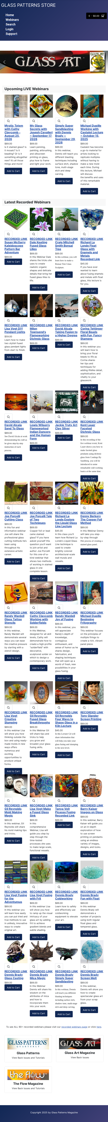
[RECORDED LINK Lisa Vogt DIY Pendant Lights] (16, 305)
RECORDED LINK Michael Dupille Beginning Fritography (91, 617)
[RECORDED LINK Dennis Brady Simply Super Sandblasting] (66, 951)
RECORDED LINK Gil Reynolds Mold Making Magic (15, 810)
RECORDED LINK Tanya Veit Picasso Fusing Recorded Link (66, 810)
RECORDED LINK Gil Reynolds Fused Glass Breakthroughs (41, 717)
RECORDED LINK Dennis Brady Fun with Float (91, 895)
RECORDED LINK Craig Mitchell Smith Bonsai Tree (66, 244)
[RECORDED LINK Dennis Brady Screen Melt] (92, 951)
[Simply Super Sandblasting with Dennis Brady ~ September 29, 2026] (66, 105)
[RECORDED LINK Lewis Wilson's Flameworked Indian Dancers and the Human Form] (41, 401)
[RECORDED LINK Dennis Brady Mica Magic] (41, 951)
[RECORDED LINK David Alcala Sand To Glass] (16, 401)
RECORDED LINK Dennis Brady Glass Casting (15, 975)
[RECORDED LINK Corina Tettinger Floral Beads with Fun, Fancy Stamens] (92, 305)
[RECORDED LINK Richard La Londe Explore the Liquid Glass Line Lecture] (66, 492)
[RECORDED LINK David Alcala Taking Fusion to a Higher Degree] (66, 305)
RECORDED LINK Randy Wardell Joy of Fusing (66, 616)
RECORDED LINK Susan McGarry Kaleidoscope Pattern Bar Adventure (15, 245)
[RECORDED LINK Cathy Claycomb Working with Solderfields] (41, 592)
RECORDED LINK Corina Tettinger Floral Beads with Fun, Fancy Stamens (91, 332)
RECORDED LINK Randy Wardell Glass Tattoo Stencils (15, 617)
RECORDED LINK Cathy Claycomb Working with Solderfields (41, 617)
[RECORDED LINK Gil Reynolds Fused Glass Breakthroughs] (41, 692)
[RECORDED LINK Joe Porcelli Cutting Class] (16, 492)
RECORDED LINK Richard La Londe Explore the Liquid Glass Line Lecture (66, 519)
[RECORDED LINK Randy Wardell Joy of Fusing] (66, 592)
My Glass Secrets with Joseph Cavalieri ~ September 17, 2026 (41, 132)
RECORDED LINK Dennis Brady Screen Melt (91, 975)
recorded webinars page (74, 1026)
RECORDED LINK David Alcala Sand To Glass (15, 425)
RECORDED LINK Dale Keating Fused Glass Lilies (41, 244)
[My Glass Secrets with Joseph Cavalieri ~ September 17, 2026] (41, 105)
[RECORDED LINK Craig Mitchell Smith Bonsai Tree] (66, 219)
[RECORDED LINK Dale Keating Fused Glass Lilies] (41, 219)
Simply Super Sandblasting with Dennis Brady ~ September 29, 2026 (65, 134)
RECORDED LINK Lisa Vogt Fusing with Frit (41, 895)
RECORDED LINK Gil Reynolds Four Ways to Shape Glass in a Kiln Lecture (66, 719)
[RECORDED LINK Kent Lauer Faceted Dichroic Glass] (92, 401)
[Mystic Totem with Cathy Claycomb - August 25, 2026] (16, 105)
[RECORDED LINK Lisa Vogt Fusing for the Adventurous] (16, 872)
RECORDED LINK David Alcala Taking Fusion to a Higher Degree (66, 330)
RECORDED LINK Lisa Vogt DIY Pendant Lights (15, 329)
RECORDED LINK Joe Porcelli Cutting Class (15, 516)
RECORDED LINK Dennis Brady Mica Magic (41, 975)
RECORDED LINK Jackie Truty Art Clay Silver (66, 425)
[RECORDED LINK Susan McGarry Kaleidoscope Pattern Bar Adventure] (16, 219)
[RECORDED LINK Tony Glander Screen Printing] (92, 692)
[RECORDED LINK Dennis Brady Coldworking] (66, 872)
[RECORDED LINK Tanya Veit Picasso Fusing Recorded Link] (66, 785)
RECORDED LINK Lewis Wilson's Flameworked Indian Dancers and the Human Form (41, 430)
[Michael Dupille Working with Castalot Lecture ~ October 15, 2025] (92, 105)
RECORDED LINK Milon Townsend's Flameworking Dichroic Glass (41, 332)
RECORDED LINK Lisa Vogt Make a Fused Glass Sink (41, 810)
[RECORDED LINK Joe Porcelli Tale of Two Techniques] (41, 492)
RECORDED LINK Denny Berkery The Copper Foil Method (91, 518)
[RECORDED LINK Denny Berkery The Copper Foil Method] (92, 492)
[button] (4, 62)
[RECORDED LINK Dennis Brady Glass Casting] (16, 951)
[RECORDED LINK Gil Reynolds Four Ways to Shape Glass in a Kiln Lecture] (66, 692)
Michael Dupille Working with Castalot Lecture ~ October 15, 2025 (91, 132)
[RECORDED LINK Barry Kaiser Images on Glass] (92, 785)
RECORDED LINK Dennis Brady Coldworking (66, 895)
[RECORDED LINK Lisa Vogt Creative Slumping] (16, 692)
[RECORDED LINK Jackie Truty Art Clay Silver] (66, 401)
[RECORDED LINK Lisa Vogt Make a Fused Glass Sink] (41, 785)
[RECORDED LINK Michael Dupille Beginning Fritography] (92, 592)
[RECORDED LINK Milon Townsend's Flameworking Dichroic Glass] (41, 305)
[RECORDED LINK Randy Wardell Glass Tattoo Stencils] (16, 592)
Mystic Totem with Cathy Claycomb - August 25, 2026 (13, 132)
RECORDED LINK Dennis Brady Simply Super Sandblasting (66, 976)
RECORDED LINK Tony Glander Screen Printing (91, 716)
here (99, 1026)
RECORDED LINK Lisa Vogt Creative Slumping (15, 717)
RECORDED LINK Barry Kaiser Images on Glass (91, 809)
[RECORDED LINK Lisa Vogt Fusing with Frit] (41, 872)
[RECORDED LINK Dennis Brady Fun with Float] (92, 872)
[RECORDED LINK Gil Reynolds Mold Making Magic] (16, 785)
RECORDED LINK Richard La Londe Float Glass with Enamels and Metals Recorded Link (91, 249)
